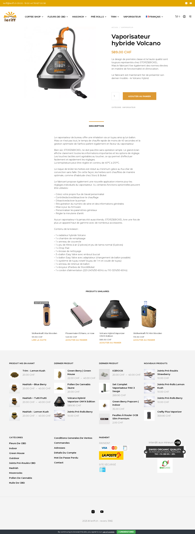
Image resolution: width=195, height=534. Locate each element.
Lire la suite (39, 340)
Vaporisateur (132, 16)
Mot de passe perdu (66, 457)
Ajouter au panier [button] (76, 340)
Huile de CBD (17, 482)
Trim (113, 16)
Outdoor (14, 458)
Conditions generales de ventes (73, 437)
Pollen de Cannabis (20, 477)
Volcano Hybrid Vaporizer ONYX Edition (112, 334)
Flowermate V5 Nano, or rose (80, 333)
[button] (177, 16)
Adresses (59, 447)
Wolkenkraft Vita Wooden (44, 333)
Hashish (13, 468)
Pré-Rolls (97, 16)
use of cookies (108, 532)
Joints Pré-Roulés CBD (22, 463)
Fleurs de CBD (56, 16)
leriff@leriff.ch (10, 3)
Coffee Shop (33, 16)
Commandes (61, 442)
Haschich (78, 16)
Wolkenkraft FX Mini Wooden (147, 333)
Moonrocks (15, 472)
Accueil (115, 27)
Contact (58, 462)
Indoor (13, 448)
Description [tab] (96, 126)
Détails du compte (65, 452)
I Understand (126, 532)
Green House (17, 453)
